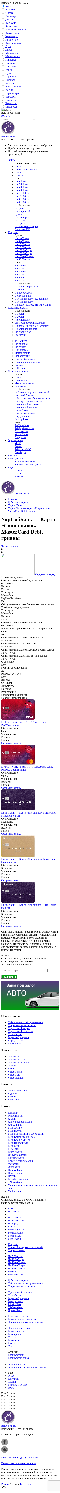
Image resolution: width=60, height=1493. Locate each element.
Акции (18, 473)
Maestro (12, 1065)
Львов (9, 49)
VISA (11, 1068)
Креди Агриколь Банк (20, 1160)
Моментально (22, 352)
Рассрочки (20, 334)
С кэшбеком (21, 349)
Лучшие (19, 214)
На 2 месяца (21, 265)
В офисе (19, 172)
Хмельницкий (14, 86)
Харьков (10, 9)
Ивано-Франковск (16, 29)
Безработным (22, 355)
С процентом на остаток (28, 401)
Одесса (10, 12)
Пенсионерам (22, 319)
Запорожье (12, 26)
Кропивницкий (14, 43)
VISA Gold (14, 1074)
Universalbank (15, 1115)
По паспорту (22, 217)
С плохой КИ (22, 229)
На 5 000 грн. (22, 187)
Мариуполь (12, 53)
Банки (18, 446)
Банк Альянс (15, 1127)
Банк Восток (15, 1130)
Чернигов (11, 100)
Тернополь (12, 76)
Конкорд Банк (16, 1157)
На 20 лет (20, 280)
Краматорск (12, 32)
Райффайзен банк (24, 428)
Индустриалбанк (17, 1154)
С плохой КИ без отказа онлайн (33, 304)
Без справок (21, 343)
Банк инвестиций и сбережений (26, 1133)
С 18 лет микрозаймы (27, 286)
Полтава (10, 63)
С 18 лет (19, 313)
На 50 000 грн (22, 259)
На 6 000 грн (22, 190)
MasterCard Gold (17, 1059)
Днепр (9, 19)
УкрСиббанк (15, 1191)
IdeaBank (13, 1112)
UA (8, 115)
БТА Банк (13, 1148)
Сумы (9, 73)
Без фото (19, 208)
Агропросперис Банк (20, 1121)
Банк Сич (13, 1145)
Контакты (13, 1378)
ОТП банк (20, 368)
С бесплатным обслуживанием (32, 398)
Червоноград (13, 93)
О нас (11, 1375)
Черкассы (11, 96)
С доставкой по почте (27, 404)
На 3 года (20, 274)
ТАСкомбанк (22, 425)
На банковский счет (26, 169)
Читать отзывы (9, 546)
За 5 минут (21, 340)
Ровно (9, 69)
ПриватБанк (15, 1173)
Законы (19, 476)
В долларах (21, 380)
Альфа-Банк (15, 1124)
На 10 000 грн (22, 244)
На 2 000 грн (22, 184)
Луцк (9, 46)
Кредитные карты (18, 307)
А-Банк (12, 1118)
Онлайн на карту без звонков (31, 298)
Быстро (19, 365)
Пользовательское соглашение (18, 1463)
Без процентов (23, 331)
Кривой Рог (12, 39)
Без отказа (20, 220)
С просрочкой (22, 211)
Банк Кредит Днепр (19, 1139)
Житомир (11, 22)
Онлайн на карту (24, 301)
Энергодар (12, 106)
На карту (20, 166)
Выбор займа (8, 136)
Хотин (9, 89)
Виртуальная (22, 416)
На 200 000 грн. (23, 253)
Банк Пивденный (18, 1142)
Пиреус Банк (15, 1170)
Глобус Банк (15, 1151)
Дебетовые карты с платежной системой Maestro (32, 394)
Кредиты (13, 232)
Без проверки (15, 1232)
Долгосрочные (23, 295)
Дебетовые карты (18, 371)
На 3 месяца (21, 271)
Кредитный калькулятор (28, 464)
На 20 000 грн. (23, 247)
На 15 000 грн (22, 196)
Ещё (10, 467)
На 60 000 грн (22, 202)
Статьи (19, 470)
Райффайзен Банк (18, 1179)
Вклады (12, 455)
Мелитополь (13, 56)
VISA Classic (15, 1071)
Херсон (10, 83)
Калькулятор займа (25, 461)
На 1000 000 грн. (24, 256)
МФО (18, 443)
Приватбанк (21, 431)
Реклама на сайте (18, 1384)
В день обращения (25, 359)
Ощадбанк (20, 437)
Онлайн (19, 175)
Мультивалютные (25, 383)
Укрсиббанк (21, 434)
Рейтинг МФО (23, 449)
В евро (18, 377)
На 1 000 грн (22, 238)
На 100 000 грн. (23, 250)
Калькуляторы (16, 458)
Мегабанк (13, 1163)
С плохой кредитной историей (32, 325)
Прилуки (11, 66)
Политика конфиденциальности (19, 1457)
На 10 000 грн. (23, 193)
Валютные (21, 386)
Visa (10, 1346)
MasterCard (14, 1056)
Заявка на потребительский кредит (28, 1367)
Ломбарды (20, 452)
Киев (8, 6)
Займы (12, 159)
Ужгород (11, 79)
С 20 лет (19, 289)
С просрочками (23, 292)
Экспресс (20, 223)
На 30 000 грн (22, 199)
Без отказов (14, 1238)
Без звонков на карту (26, 226)
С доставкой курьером (27, 362)
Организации (15, 440)
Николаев (11, 59)
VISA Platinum (16, 1077)
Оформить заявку (11, 743)
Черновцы (11, 103)
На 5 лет (19, 277)
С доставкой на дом (26, 328)
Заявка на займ (16, 1363)
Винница (11, 16)
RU (3, 115)
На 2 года (20, 268)
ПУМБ (12, 1176)
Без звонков (14, 1235)
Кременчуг (12, 36)
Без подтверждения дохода (30, 322)
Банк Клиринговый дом (21, 1136)
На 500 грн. (21, 181)
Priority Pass (21, 419)
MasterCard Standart (19, 1062)
